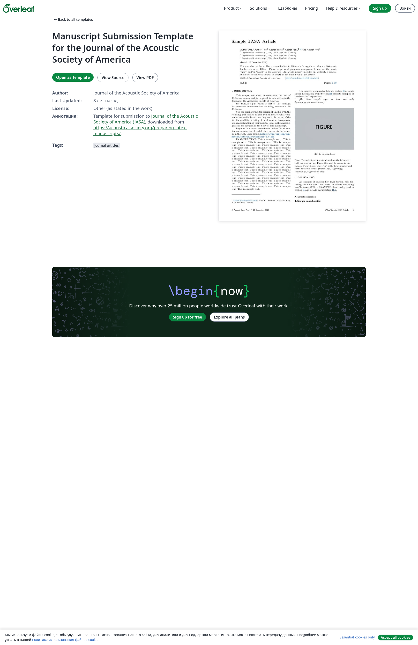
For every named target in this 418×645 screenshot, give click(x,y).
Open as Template (73, 77)
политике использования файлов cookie (65, 639)
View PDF (145, 77)
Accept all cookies (395, 637)
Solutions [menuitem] (258, 8)
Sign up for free (187, 317)
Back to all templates (73, 19)
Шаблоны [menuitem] (287, 8)
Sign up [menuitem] (380, 8)
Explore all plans (229, 317)
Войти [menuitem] (405, 8)
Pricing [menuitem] (311, 8)
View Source (113, 77)
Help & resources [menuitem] (342, 8)
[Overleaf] (18, 8)
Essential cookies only (357, 637)
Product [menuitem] (231, 8)
